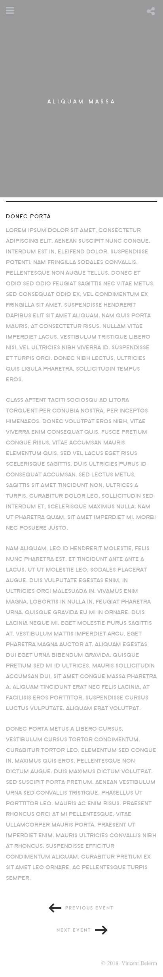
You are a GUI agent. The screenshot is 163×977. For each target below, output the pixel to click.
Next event (74, 930)
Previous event (89, 908)
